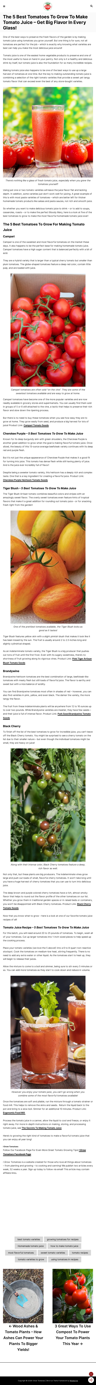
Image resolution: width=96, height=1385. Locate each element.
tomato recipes (80, 1252)
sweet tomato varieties (53, 1252)
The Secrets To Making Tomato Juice (42, 1128)
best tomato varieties (29, 1239)
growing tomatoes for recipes (62, 1239)
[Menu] (4, 6)
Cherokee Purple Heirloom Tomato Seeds (25, 480)
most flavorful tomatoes (21, 1252)
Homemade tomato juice (31, 1246)
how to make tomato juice (64, 1246)
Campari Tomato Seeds (36, 425)
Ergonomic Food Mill (14, 1112)
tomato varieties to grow (31, 1259)
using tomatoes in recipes (64, 1259)
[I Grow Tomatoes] (47, 6)
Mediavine (74, 1381)
